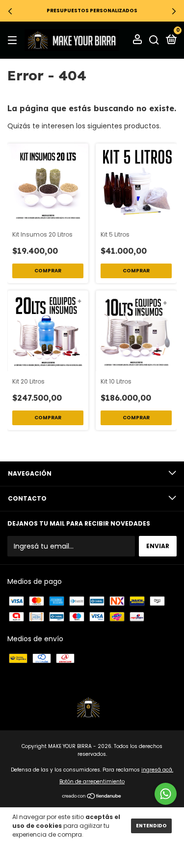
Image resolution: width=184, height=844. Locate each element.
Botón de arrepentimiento (92, 781)
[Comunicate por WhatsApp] (166, 794)
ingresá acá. (157, 769)
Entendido (151, 825)
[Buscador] (154, 40)
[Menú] (14, 40)
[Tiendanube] (92, 797)
